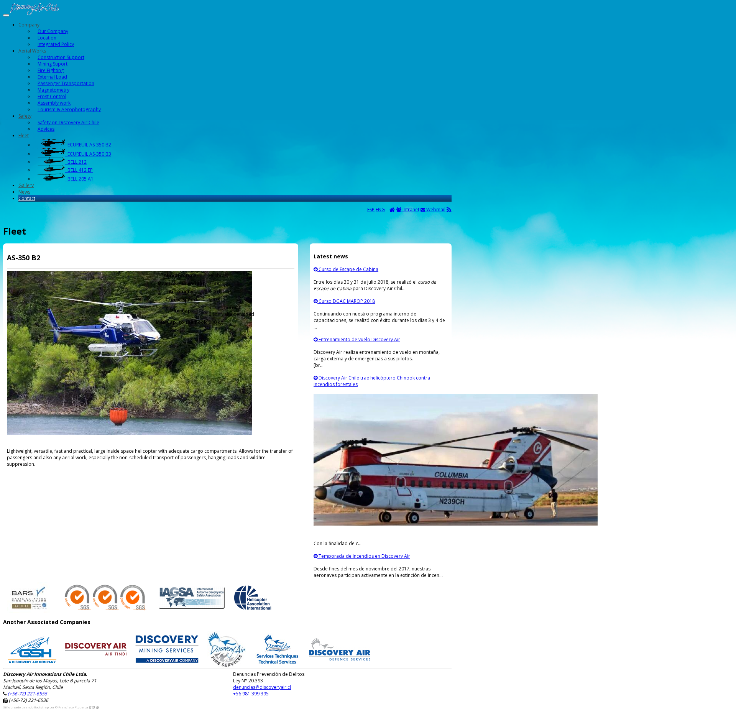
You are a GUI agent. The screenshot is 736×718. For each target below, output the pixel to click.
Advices (46, 129)
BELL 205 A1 (79, 179)
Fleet (23, 135)
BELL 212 (76, 162)
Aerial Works (32, 51)
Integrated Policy (56, 44)
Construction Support (61, 57)
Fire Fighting (51, 70)
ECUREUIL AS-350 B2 (88, 144)
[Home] (392, 209)
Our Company (53, 31)
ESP (371, 209)
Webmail (435, 209)
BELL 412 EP (79, 170)
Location (47, 38)
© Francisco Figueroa (71, 707)
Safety (24, 116)
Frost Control (52, 96)
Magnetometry (53, 90)
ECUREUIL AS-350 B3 (88, 154)
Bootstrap (41, 707)
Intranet (410, 209)
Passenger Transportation (66, 83)
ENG (380, 209)
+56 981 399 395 (251, 693)
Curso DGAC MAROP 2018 (346, 301)
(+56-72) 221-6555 (27, 693)
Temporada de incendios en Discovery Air (363, 556)
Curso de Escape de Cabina (347, 269)
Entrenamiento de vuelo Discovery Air (358, 339)
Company (28, 24)
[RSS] (449, 209)
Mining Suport (52, 64)
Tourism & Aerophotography (69, 109)
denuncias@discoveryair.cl (262, 687)
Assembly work (54, 103)
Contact (26, 198)
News (24, 192)
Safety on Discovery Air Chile (68, 122)
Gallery (26, 185)
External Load (52, 77)
